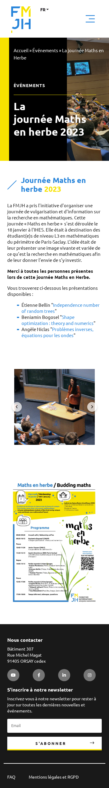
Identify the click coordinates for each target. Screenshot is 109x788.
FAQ (11, 777)
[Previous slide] (17, 407)
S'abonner (50, 743)
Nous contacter (25, 640)
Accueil (21, 50)
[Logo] (21, 20)
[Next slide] (92, 407)
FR (42, 9)
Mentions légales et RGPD (54, 777)
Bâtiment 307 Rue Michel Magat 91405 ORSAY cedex (26, 655)
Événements (45, 50)
